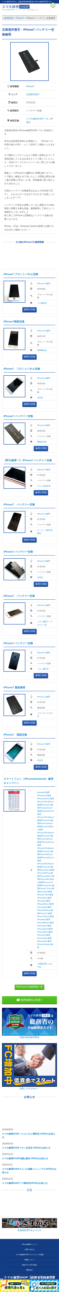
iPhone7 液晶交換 (15, 734)
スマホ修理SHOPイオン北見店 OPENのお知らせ (26, 1148)
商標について (29, 1260)
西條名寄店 (42, 442)
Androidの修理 (43, 792)
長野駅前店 (42, 350)
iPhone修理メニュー (29, 1244)
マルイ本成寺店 (44, 486)
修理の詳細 (29, 309)
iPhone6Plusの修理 (45, 904)
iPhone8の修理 (43, 919)
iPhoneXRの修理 (44, 938)
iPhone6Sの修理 (44, 907)
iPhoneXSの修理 (44, 941)
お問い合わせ (29, 1249)
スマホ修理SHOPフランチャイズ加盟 (29, 1255)
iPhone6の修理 (43, 901)
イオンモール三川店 (45, 714)
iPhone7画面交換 (14, 321)
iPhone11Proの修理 (45, 798)
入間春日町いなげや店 (45, 965)
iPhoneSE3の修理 (45, 932)
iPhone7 (30, 86)
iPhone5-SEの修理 (45, 895)
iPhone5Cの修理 (44, 898)
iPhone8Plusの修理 (45, 923)
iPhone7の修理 (43, 283)
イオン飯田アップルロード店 (45, 623)
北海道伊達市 (32, 94)
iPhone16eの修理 (46, 870)
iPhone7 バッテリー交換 (18, 416)
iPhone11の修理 (44, 795)
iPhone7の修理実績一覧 (31, 987)
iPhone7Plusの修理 (45, 916)
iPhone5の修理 (45, 892)
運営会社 (29, 1270)
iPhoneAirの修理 (44, 926)
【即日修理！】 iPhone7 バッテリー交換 (28, 460)
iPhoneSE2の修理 (45, 929)
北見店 (40, 398)
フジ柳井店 (42, 303)
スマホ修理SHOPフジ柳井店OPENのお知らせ (25, 1183)
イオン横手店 (43, 669)
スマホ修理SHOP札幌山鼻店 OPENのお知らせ (25, 1158)
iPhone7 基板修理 (14, 687)
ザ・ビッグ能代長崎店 (45, 531)
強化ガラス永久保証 (29, 1265)
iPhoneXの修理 (43, 935)
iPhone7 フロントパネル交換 (21, 274)
